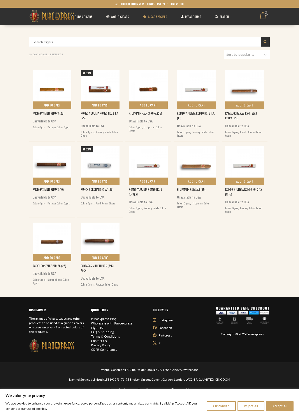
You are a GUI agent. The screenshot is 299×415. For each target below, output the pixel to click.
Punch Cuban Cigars (105, 203)
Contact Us (99, 341)
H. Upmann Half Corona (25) (145, 113)
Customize (221, 406)
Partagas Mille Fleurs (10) (48, 189)
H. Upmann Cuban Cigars (145, 129)
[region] (149, 402)
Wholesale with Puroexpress (111, 323)
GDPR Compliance (104, 349)
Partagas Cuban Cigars (58, 127)
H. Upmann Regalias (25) (191, 189)
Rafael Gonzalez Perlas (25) (49, 265)
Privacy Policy (101, 345)
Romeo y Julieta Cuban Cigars (99, 133)
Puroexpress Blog (103, 319)
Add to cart (52, 105)
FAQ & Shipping (102, 332)
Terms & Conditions (105, 336)
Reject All (251, 406)
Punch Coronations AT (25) (97, 189)
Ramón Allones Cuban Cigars (243, 133)
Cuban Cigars (39, 127)
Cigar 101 (98, 328)
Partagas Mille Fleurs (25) (48, 113)
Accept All (280, 406)
